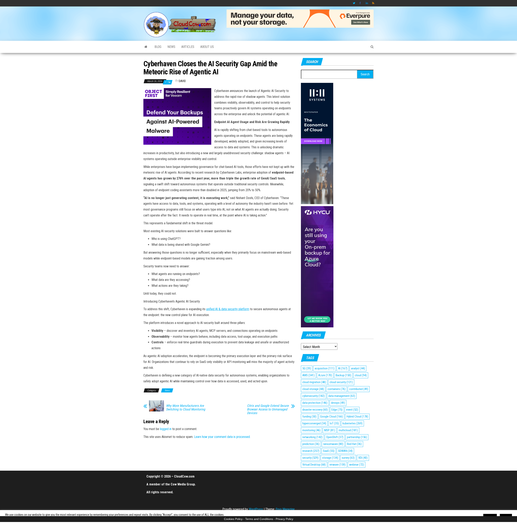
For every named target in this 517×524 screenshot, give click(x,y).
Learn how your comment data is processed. (222, 437)
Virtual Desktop (314, 464)
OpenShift (334, 437)
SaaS (328, 451)
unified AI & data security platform (227, 309)
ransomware (333, 444)
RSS (373, 3)
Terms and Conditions (259, 519)
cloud (361, 375)
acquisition (324, 368)
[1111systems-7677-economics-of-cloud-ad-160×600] (317, 143)
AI (342, 368)
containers (337, 389)
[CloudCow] (145, 47)
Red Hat (354, 444)
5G (306, 368)
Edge (337, 409)
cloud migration (314, 382)
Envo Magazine (285, 509)
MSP (329, 430)
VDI (363, 458)
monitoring (311, 430)
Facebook (360, 3)
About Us (207, 47)
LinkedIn (367, 3)
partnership (357, 437)
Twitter (354, 3)
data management (341, 396)
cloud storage (313, 389)
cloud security (341, 382)
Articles (187, 47)
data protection (314, 403)
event (352, 409)
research (310, 451)
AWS (308, 375)
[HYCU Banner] (317, 266)
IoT (334, 423)
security (310, 458)
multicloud (348, 430)
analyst (358, 368)
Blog (157, 47)
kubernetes (353, 423)
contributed (358, 389)
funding (309, 416)
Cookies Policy (233, 519)
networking (312, 437)
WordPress (256, 509)
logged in (165, 429)
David (182, 81)
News (171, 47)
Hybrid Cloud (357, 416)
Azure (325, 375)
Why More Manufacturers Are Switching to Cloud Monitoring (185, 407)
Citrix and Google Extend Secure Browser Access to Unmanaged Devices (268, 409)
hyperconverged (314, 423)
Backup (343, 375)
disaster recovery (315, 409)
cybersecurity (313, 396)
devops (338, 403)
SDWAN (345, 451)
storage (330, 458)
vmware (337, 464)
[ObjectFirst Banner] (177, 116)
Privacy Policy (284, 519)
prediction (310, 444)
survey (348, 458)
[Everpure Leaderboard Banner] (300, 18)
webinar (356, 464)
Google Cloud (331, 416)
